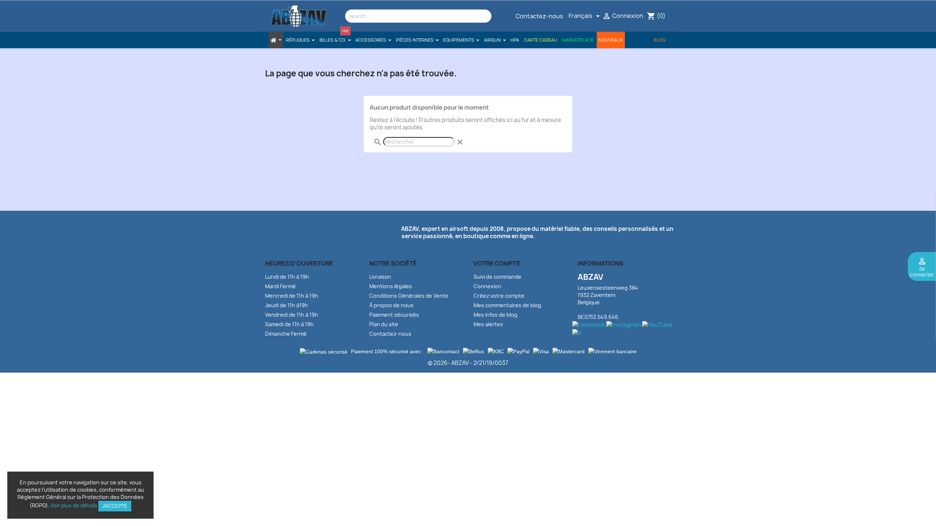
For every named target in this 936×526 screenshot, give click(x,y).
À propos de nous (391, 305)
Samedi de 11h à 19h (289, 324)
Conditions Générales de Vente (408, 295)
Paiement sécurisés (394, 314)
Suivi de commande (497, 276)
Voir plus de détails (73, 505)
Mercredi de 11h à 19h (291, 295)
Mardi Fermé (280, 286)
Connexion (487, 286)
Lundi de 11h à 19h (287, 276)
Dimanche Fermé (286, 333)
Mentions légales (390, 286)
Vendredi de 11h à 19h (291, 314)
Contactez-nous (539, 16)
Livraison (380, 276)
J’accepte (114, 506)
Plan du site (383, 324)
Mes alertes (488, 324)
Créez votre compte (498, 295)
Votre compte (496, 263)
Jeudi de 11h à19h (286, 305)
